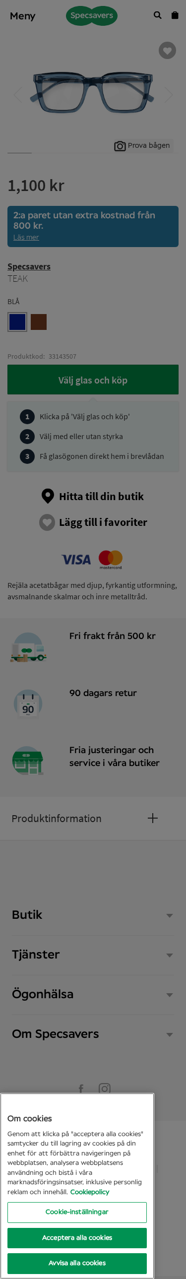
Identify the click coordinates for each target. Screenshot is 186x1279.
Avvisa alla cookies (77, 1263)
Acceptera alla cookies (77, 1238)
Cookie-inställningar (77, 1212)
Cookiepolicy (89, 1192)
